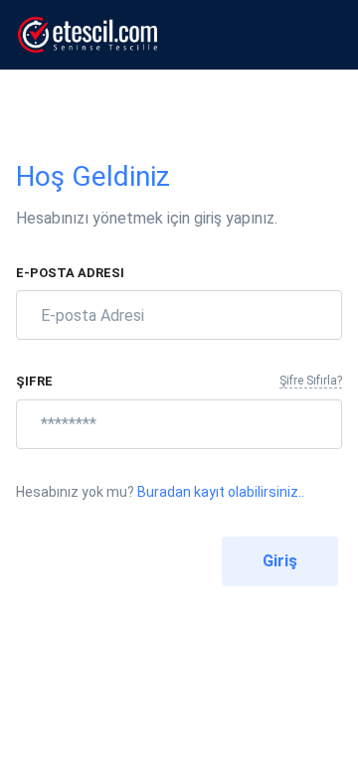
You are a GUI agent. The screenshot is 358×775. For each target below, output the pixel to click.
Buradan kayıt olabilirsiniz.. (220, 492)
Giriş (280, 560)
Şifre (34, 381)
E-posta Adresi (70, 272)
